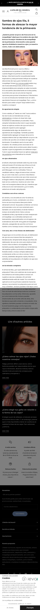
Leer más (5, 378)
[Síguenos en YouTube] (26, 574)
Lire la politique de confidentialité (12, 600)
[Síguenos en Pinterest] (20, 574)
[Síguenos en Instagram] (14, 574)
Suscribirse (20, 514)
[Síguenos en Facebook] (8, 574)
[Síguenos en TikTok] (31, 574)
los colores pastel (22, 83)
